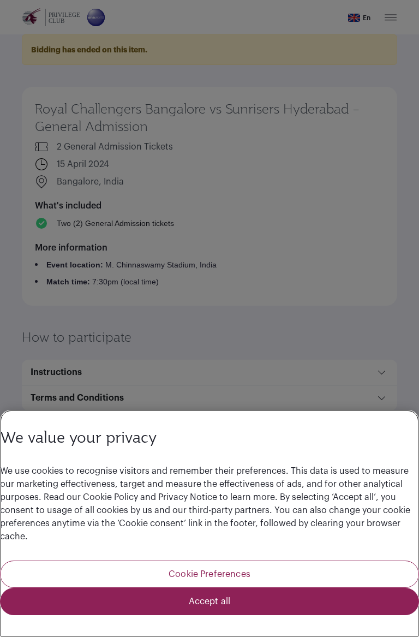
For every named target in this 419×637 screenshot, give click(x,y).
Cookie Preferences (209, 574)
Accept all (210, 601)
